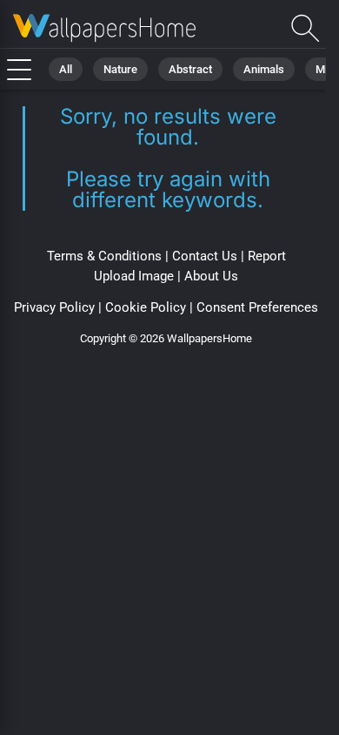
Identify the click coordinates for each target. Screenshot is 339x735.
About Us (211, 276)
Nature (120, 69)
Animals (263, 69)
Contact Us (204, 256)
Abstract (190, 69)
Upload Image (134, 276)
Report (267, 256)
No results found (104, 28)
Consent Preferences (257, 307)
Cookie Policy (145, 307)
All (65, 69)
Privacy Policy (54, 307)
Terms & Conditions (104, 256)
